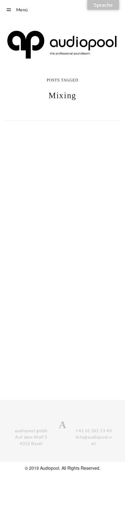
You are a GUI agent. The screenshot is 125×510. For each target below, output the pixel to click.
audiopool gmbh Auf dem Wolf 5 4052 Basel (31, 437)
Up (119, 476)
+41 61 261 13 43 (94, 430)
